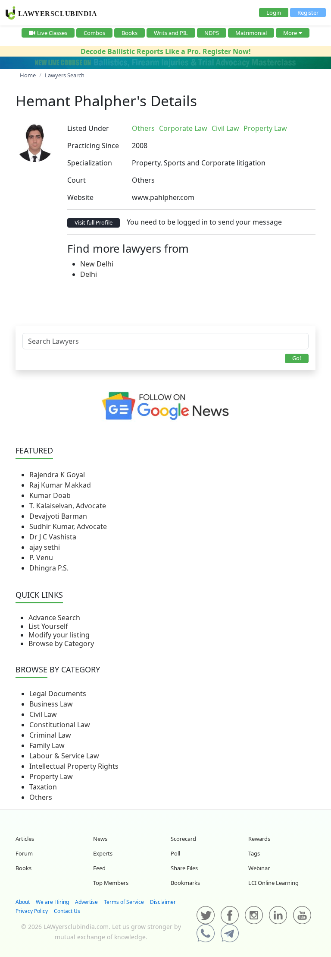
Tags (254, 853)
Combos (94, 33)
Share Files (184, 868)
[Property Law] (297, 128)
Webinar (259, 868)
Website (80, 197)
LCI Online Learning (273, 883)
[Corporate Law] (294, 128)
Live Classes (52, 33)
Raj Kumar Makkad (60, 485)
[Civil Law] (296, 128)
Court (76, 180)
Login (273, 12)
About (23, 902)
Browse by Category (61, 643)
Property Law (51, 776)
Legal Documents (57, 693)
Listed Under (88, 128)
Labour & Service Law (64, 756)
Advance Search (54, 617)
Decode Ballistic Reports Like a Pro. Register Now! (166, 51)
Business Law (51, 704)
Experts (102, 853)
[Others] (292, 128)
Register (308, 12)
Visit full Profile (93, 222)
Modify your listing (59, 635)
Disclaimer (163, 902)
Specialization (89, 163)
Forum (24, 853)
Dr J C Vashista (52, 537)
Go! (296, 358)
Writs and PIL (171, 33)
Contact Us (67, 911)
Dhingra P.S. (49, 568)
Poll (175, 853)
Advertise (86, 902)
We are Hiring (52, 902)
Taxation (43, 787)
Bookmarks (185, 883)
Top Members (110, 883)
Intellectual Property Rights (74, 766)
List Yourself (48, 626)
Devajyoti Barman (58, 516)
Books (129, 33)
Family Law (47, 745)
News (100, 839)
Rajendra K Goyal (57, 474)
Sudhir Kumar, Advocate (68, 526)
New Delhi (96, 264)
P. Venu (41, 557)
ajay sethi (44, 547)
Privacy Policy (32, 911)
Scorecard (183, 839)
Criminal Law (50, 735)
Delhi (88, 274)
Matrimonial (251, 33)
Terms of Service (124, 902)
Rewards (259, 839)
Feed (99, 868)
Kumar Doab (50, 495)
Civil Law (43, 714)
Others (40, 797)
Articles (25, 839)
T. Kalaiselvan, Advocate (67, 505)
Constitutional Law (59, 724)
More (290, 33)
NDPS (211, 33)
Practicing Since (93, 145)
